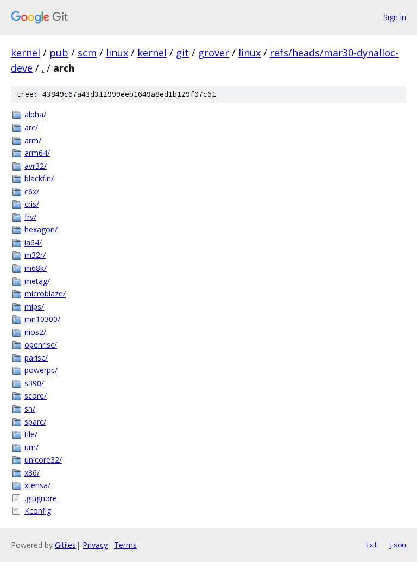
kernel (25, 52)
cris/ (31, 204)
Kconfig (37, 511)
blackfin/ (39, 178)
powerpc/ (41, 370)
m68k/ (35, 268)
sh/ (29, 408)
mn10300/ (42, 319)
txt (371, 545)
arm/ (32, 140)
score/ (35, 395)
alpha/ (35, 114)
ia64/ (33, 242)
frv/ (30, 217)
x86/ (32, 473)
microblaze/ (45, 293)
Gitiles (65, 545)
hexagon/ (41, 229)
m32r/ (35, 255)
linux (117, 52)
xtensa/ (37, 485)
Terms (125, 545)
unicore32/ (43, 459)
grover (213, 52)
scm (87, 52)
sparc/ (35, 421)
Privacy (95, 545)
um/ (31, 447)
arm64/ (37, 153)
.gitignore (40, 498)
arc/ (31, 127)
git (182, 52)
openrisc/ (40, 344)
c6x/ (31, 191)
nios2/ (35, 332)
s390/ (34, 383)
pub (58, 52)
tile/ (30, 434)
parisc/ (36, 357)
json (397, 545)
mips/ (34, 306)
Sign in (394, 17)
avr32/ (35, 166)
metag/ (37, 281)
